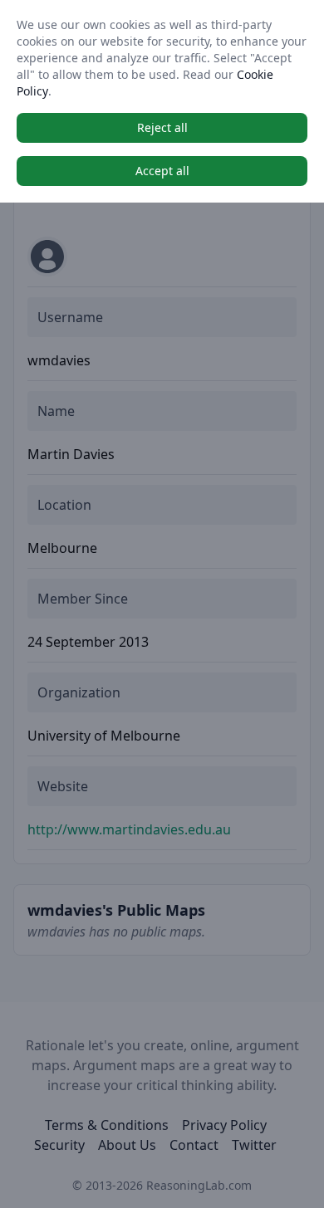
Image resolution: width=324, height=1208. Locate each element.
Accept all (162, 171)
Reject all (162, 127)
